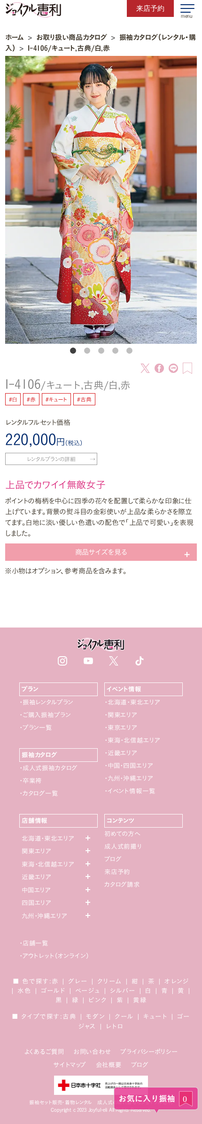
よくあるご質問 (44, 1051)
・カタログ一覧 (38, 793)
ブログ (113, 859)
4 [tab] (115, 351)
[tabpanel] (101, 200)
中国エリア (36, 890)
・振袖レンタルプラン (46, 702)
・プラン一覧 (35, 727)
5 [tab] (129, 351)
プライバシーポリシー (149, 1051)
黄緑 (140, 1000)
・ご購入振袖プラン (45, 715)
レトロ (115, 1026)
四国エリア (36, 902)
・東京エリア (120, 727)
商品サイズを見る (101, 552)
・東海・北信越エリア (132, 740)
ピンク (97, 1000)
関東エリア (36, 851)
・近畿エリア (120, 753)
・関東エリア (120, 715)
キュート (155, 1016)
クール (124, 1016)
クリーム (109, 981)
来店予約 (117, 871)
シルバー (123, 990)
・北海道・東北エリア (132, 702)
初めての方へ (122, 833)
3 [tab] (101, 351)
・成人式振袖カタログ (48, 768)
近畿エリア (36, 877)
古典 (69, 1016)
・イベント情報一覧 (129, 791)
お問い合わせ (92, 1051)
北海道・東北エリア (48, 838)
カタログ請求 (122, 884)
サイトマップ (70, 1065)
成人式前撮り (123, 846)
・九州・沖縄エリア (128, 778)
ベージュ (88, 990)
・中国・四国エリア (128, 765)
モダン (95, 1016)
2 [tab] (87, 351)
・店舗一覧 (33, 943)
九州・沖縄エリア (44, 916)
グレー (78, 981)
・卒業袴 (30, 780)
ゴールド (53, 990)
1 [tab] (73, 351)
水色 (24, 990)
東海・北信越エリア (48, 864)
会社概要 (109, 1065)
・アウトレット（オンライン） (54, 956)
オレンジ (176, 981)
